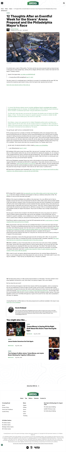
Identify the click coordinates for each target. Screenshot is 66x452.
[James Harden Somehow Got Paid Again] (54, 342)
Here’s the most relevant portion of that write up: (18, 84)
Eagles (24, 405)
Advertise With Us (32, 386)
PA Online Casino (6, 422)
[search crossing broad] (64, 3)
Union (24, 413)
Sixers (8, 12)
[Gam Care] (31, 447)
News (24, 403)
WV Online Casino (6, 429)
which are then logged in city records (26, 163)
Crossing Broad (6, 403)
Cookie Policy (5, 411)
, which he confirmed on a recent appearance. (32, 290)
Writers (30, 398)
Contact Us (43, 398)
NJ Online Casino (6, 424)
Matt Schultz (29, 333)
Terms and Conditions (7, 409)
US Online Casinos (6, 420)
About (21, 398)
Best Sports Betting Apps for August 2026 (53, 403)
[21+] (27, 447)
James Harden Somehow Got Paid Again (20, 341)
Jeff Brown (36, 107)
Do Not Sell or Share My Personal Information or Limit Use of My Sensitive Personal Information (33, 443)
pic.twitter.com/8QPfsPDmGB (28, 74)
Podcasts (36, 398)
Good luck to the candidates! (14, 302)
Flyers (24, 411)
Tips (26, 398)
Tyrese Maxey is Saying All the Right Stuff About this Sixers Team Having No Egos (41, 329)
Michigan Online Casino (8, 426)
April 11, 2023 (29, 77)
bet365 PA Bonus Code (49, 409)
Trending (25, 415)
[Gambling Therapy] (37, 447)
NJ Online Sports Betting (50, 411)
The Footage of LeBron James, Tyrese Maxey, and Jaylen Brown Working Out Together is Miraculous (26, 354)
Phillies (24, 407)
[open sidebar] (2, 3)
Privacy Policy (5, 407)
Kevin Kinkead (15, 29)
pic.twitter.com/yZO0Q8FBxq (41, 145)
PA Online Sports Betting (50, 407)
